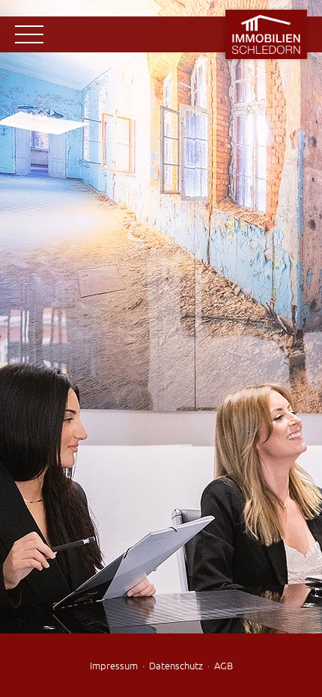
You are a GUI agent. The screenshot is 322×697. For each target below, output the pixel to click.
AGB (223, 665)
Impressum (114, 665)
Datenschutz (176, 665)
